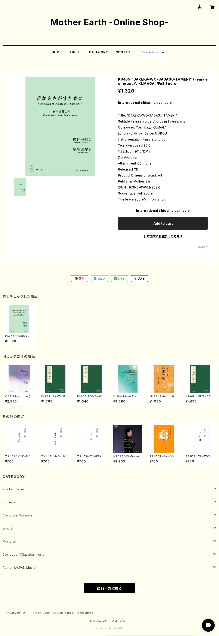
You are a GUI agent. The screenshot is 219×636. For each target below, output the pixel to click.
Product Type (13, 489)
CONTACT (124, 52)
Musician (9, 541)
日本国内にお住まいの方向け (163, 236)
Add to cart (163, 223)
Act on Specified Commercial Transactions (63, 612)
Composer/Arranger (18, 515)
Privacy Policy (16, 612)
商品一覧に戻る (109, 588)
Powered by (105, 628)
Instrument (11, 502)
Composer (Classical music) (24, 554)
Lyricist (8, 528)
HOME (57, 52)
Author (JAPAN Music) (20, 567)
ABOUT (75, 52)
